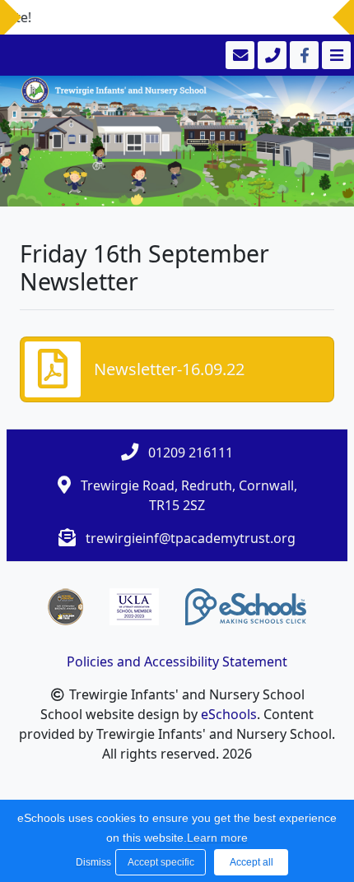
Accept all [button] (251, 862)
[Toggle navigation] (335, 55)
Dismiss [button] (91, 862)
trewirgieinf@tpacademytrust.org (191, 538)
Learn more (217, 837)
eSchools (229, 714)
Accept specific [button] (161, 862)
